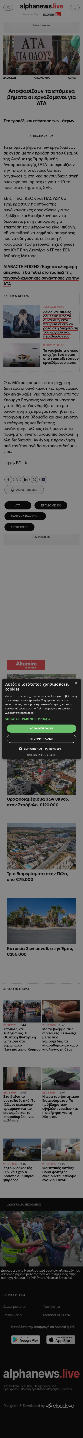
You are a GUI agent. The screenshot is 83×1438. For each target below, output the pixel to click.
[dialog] (41, 719)
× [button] (76, 683)
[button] (41, 719)
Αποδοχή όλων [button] (41, 728)
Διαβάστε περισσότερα (19, 713)
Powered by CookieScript (41, 754)
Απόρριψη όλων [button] (41, 738)
